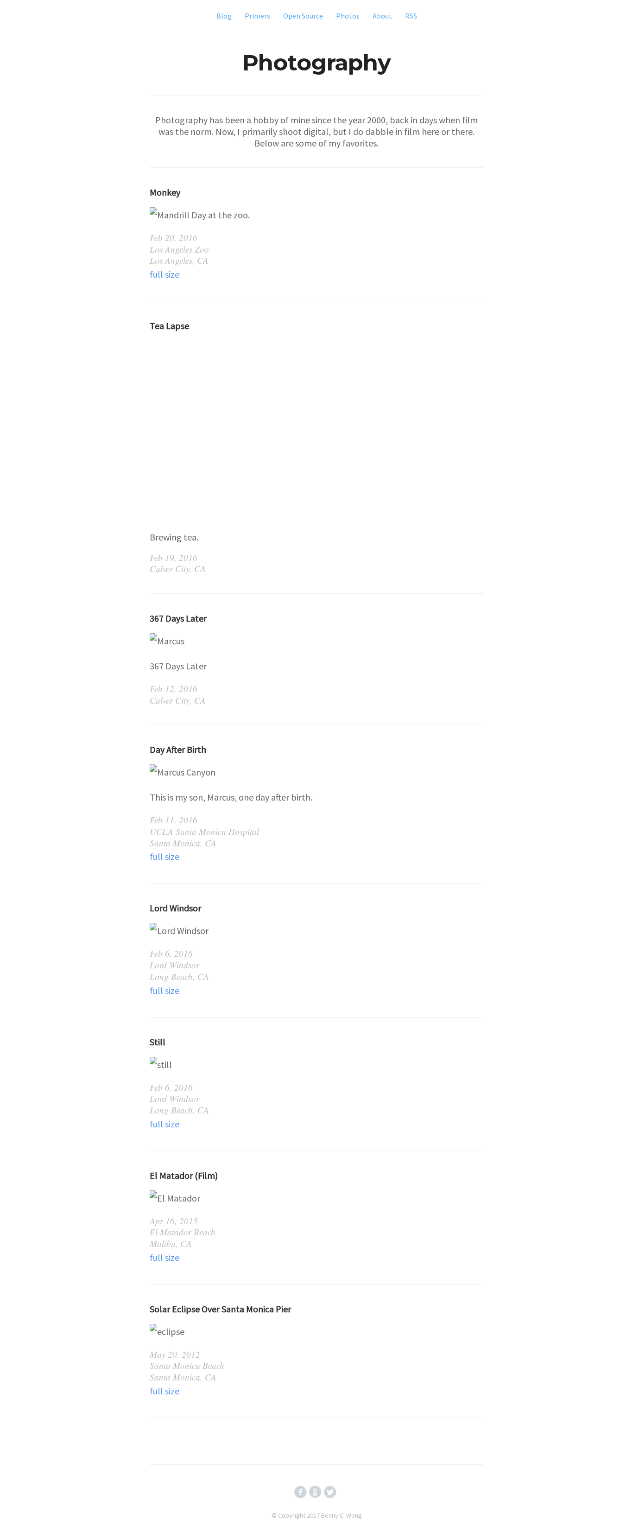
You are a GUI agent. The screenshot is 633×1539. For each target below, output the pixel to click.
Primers (257, 15)
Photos (348, 15)
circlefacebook (300, 1492)
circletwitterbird (330, 1492)
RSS (411, 15)
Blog (224, 15)
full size (164, 274)
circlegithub (315, 1492)
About (382, 15)
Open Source (303, 15)
